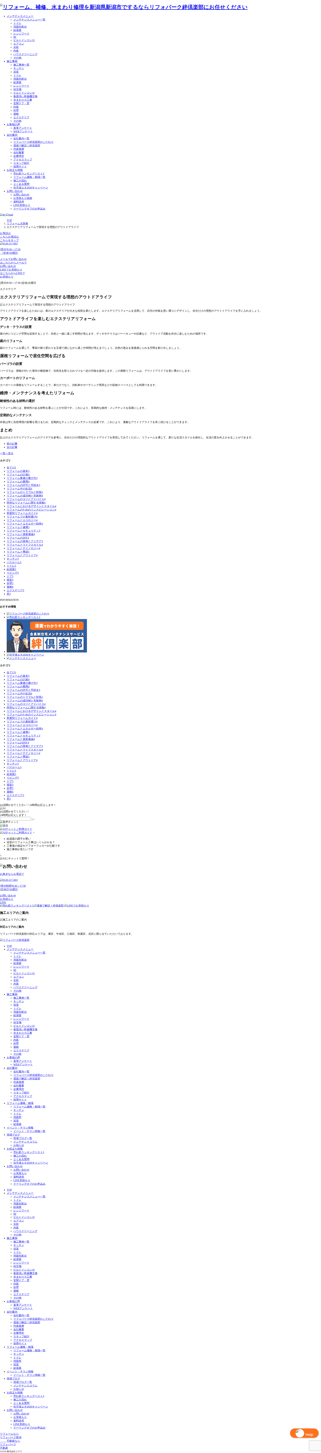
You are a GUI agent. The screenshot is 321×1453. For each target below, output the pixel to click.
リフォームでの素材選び (22, 516)
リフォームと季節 (18, 551)
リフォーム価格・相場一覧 (29, 177)
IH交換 (17, 89)
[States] (33, 819)
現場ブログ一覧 (22, 1138)
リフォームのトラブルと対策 (25, 492)
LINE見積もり (21, 205)
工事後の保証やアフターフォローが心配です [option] (33, 845)
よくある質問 (21, 184)
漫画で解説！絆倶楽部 (26, 145)
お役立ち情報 (15, 170)
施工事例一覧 (21, 64)
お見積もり (6, 899)
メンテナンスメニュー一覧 (29, 19)
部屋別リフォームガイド (22, 513)
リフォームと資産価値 (21, 534)
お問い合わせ (15, 191)
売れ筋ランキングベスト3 (28, 173)
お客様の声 (13, 124)
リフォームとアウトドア (22, 555)
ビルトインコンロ (24, 40)
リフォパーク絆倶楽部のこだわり (33, 142)
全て (11, 467)
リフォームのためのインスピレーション (31, 509)
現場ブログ (13, 1134)
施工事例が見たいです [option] (20, 849)
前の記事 (12, 443)
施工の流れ (20, 180)
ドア (10, 576)
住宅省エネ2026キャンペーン (30, 187)
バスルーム (14, 562)
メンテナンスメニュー (20, 16)
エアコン (18, 43)
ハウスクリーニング (25, 54)
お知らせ (18, 1145)
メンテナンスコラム (25, 1141)
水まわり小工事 (22, 99)
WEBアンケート (23, 131)
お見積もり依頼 (22, 198)
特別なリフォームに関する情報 (26, 502)
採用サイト (20, 166)
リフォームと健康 (18, 527)
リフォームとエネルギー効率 (25, 523)
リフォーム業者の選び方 (22, 478)
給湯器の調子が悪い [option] (19, 838)
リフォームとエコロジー (22, 520)
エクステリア (21, 117)
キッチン (18, 68)
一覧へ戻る (6, 453)
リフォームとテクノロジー (23, 548)
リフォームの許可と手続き (23, 485)
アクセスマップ (22, 159)
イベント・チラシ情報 (20, 1127)
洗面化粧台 (20, 26)
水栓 (16, 47)
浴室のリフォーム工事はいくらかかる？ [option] (31, 842)
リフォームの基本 (18, 471)
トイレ (17, 23)
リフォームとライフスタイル (25, 544)
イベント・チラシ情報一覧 (29, 1131)
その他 (17, 57)
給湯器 (17, 30)
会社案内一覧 (21, 138)
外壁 (16, 110)
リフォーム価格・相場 (20, 1103)
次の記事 (12, 447)
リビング (13, 572)
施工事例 (12, 61)
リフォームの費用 (18, 481)
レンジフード (21, 33)
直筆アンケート (22, 128)
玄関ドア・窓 (21, 103)
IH (14, 37)
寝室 (10, 579)
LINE (3, 902)
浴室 (16, 71)
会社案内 (12, 135)
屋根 (16, 113)
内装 (16, 50)
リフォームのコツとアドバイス (26, 499)
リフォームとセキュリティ (23, 530)
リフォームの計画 (18, 474)
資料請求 (18, 201)
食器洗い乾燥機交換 (25, 96)
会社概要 (18, 152)
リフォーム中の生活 (19, 488)
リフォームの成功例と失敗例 (25, 495)
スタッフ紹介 (21, 163)
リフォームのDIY (18, 537)
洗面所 (17, 1117)
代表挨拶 (18, 149)
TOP (9, 946)
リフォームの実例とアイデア (25, 541)
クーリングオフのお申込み (29, 208)
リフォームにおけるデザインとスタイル (31, 506)
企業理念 (18, 156)
